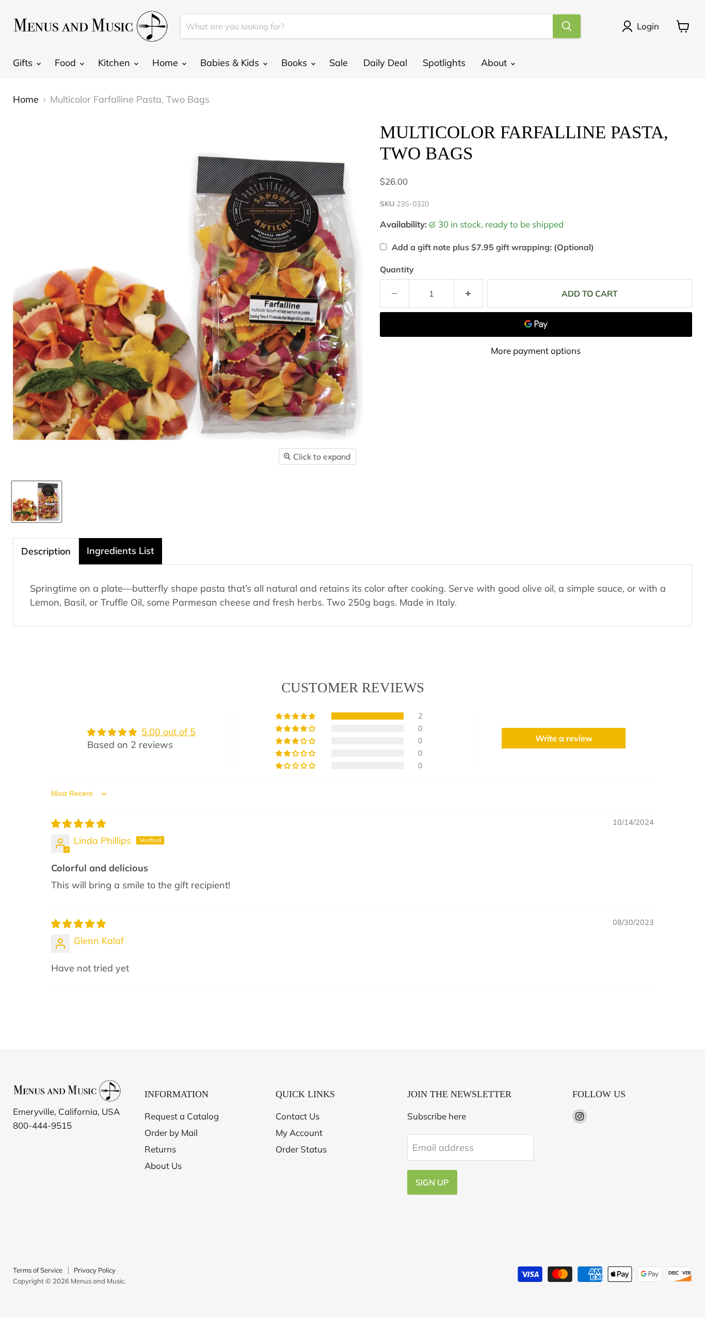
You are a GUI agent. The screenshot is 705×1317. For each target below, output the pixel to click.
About (495, 63)
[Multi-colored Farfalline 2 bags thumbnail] (36, 501)
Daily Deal (385, 63)
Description (46, 551)
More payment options (536, 350)
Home (166, 63)
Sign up (432, 1182)
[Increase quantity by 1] (468, 293)
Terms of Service (37, 1270)
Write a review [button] (563, 738)
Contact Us (297, 1116)
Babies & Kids (231, 63)
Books (295, 63)
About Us (163, 1165)
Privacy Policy (95, 1270)
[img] (78, 824)
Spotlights (444, 63)
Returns (160, 1149)
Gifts (24, 63)
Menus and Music (97, 1281)
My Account (299, 1132)
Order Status (301, 1149)
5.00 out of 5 (168, 732)
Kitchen (115, 63)
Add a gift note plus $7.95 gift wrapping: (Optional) (493, 247)
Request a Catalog (182, 1116)
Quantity (397, 269)
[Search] (567, 26)
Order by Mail (171, 1132)
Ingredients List (120, 551)
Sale (338, 63)
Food (66, 63)
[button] (296, 716)
